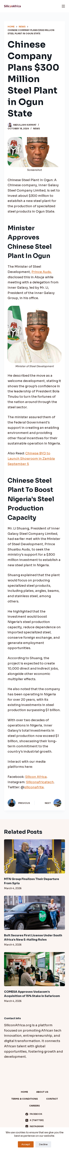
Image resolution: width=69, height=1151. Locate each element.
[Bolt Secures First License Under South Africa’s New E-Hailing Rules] (34, 913)
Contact (52, 1098)
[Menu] (63, 6)
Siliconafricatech (40, 782)
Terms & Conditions (24, 1098)
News (36, 128)
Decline (43, 1144)
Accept (25, 1144)
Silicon (31, 777)
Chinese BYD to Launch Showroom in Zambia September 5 (31, 458)
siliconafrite (34, 787)
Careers (34, 1105)
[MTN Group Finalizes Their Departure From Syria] (34, 856)
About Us (42, 1092)
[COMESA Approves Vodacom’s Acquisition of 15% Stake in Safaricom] (34, 969)
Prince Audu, (41, 272)
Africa (42, 777)
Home (24, 1092)
